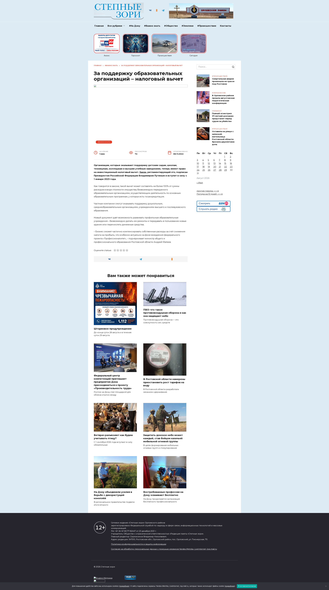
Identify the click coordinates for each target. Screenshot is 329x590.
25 (203, 170)
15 (225, 163)
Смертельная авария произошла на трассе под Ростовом (223, 81)
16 (231, 163)
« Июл (200, 183)
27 (214, 170)
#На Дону (134, 26)
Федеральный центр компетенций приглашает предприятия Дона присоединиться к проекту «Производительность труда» (113, 382)
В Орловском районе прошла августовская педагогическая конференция (223, 99)
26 (209, 170)
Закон (142, 172)
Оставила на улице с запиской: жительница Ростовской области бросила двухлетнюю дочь (223, 138)
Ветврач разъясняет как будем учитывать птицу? (113, 437)
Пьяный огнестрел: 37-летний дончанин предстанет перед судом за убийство (223, 117)
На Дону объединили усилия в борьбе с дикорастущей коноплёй (113, 495)
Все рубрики (115, 26)
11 (203, 163)
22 (225, 166)
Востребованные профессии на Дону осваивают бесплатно (163, 493)
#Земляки (187, 26)
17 (198, 166)
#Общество (171, 26)
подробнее (124, 586)
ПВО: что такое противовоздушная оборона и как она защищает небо (164, 312)
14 (220, 163)
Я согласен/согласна (247, 586)
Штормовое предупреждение (113, 328)
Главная (99, 26)
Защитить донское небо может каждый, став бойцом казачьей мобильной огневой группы (163, 438)
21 (220, 166)
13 (214, 163)
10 (198, 163)
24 (198, 170)
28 (220, 170)
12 (209, 163)
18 (203, 166)
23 (231, 166)
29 (225, 170)
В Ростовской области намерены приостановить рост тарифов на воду (164, 382)
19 (209, 166)
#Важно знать (152, 26)
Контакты (225, 26)
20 (214, 166)
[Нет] (326, 586)
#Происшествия (206, 26)
